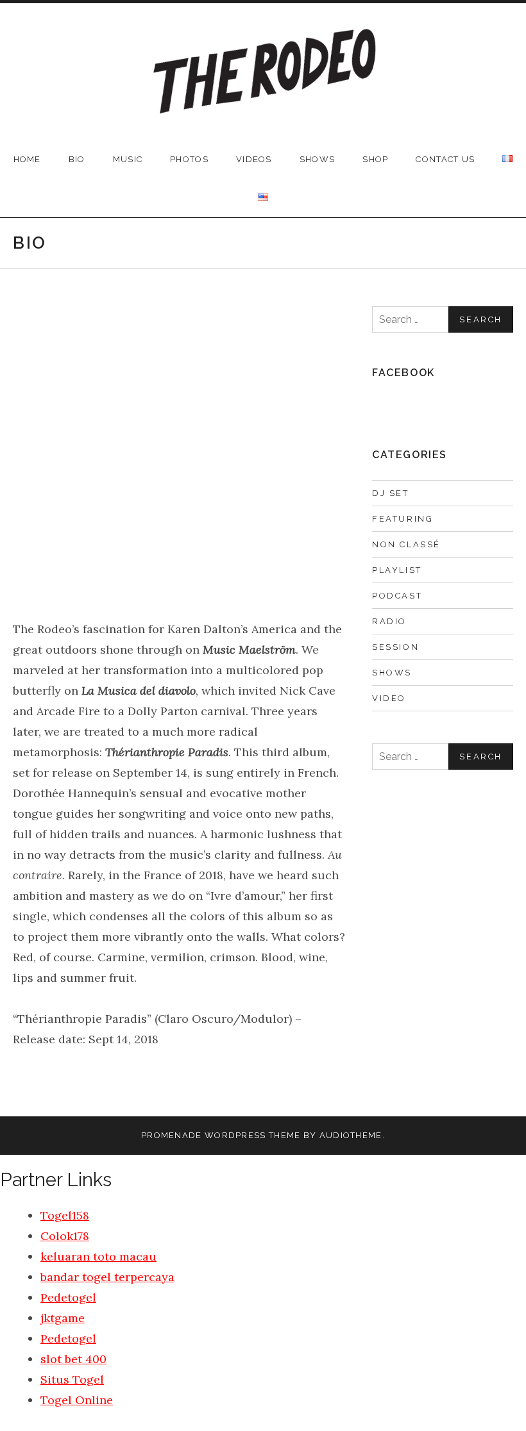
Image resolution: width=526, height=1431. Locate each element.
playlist (397, 570)
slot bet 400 (73, 1359)
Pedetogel (68, 1297)
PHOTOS (189, 159)
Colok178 (64, 1235)
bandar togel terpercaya (107, 1277)
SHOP (375, 159)
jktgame (62, 1318)
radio (389, 621)
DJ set (390, 493)
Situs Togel (72, 1379)
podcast (397, 595)
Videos (254, 159)
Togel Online (76, 1400)
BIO (77, 159)
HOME (27, 159)
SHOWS (317, 159)
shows (392, 672)
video (389, 698)
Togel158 (64, 1215)
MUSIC (128, 159)
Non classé (406, 544)
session (395, 647)
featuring (402, 519)
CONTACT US (445, 159)
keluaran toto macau (98, 1256)
